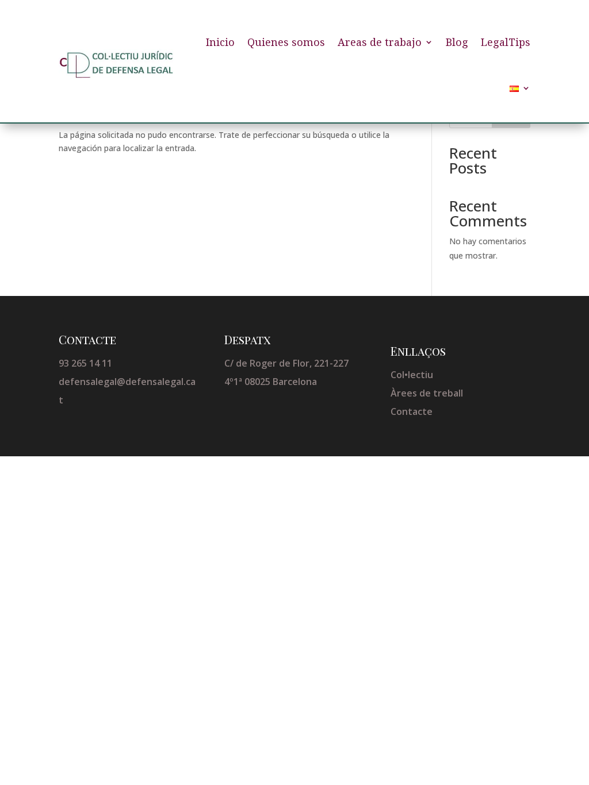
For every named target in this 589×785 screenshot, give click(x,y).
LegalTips (505, 42)
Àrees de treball (427, 393)
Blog (457, 42)
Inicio (220, 42)
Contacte (412, 411)
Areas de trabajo (380, 42)
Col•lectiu (412, 374)
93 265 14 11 (85, 363)
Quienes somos (286, 42)
